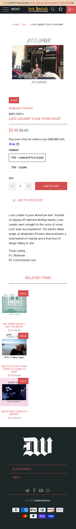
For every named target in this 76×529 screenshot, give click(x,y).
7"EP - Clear (19, 167)
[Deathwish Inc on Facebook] (34, 491)
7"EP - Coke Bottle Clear (27, 157)
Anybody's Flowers (21, 108)
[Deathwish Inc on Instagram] (48, 491)
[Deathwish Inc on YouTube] (41, 491)
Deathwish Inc (42, 500)
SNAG (39, 2)
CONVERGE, (66, 2)
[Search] (52, 9)
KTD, (32, 2)
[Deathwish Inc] (38, 10)
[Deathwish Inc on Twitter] (28, 491)
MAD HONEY (51, 2)
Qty (11, 178)
